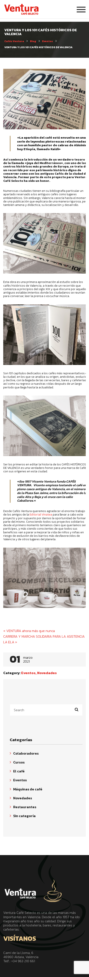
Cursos (19, 762)
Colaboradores (26, 753)
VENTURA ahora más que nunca (29, 630)
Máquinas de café (27, 789)
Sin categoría (24, 815)
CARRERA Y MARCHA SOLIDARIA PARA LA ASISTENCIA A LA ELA (45, 639)
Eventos (28, 672)
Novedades (47, 672)
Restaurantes (24, 807)
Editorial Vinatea (41, 514)
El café (19, 771)
